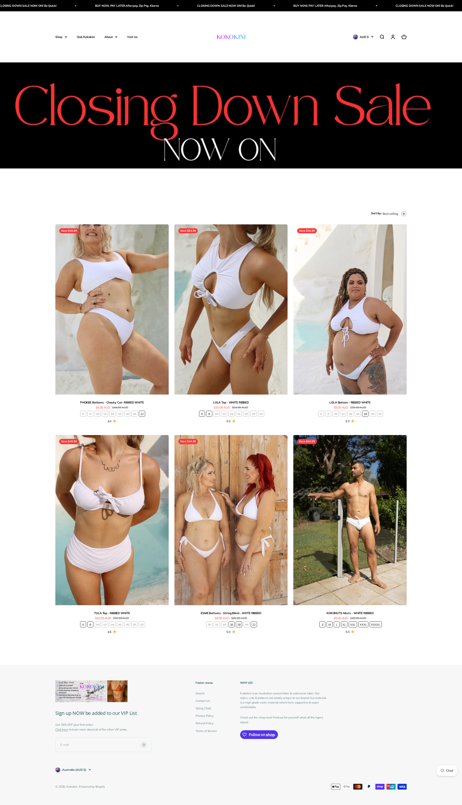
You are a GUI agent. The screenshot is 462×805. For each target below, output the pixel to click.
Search (200, 693)
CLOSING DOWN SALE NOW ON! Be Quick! (186, 5)
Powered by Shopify (92, 786)
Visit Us (132, 37)
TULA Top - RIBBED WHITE (112, 613)
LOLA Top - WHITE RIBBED (231, 402)
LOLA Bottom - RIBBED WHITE (350, 402)
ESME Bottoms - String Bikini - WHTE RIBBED (231, 613)
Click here (61, 729)
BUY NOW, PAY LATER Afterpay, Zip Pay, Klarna (87, 5)
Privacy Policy (204, 716)
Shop (58, 37)
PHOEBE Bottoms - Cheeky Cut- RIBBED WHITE (112, 402)
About (108, 37)
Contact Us (203, 701)
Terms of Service (206, 731)
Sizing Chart (203, 708)
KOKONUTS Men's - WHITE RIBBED (350, 613)
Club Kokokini (86, 37)
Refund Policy (204, 723)
